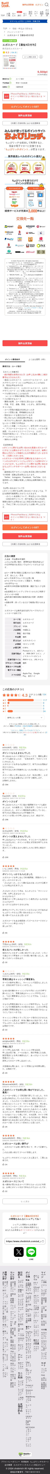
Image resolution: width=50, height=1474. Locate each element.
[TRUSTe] (25, 1454)
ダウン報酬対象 (9, 40)
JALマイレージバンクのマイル (36, 1299)
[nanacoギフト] (19, 239)
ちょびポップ (21, 1295)
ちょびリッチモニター (21, 1384)
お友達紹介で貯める (20, 1408)
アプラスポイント (36, 1348)
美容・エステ (13, 1364)
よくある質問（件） (38, 359)
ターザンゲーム (21, 1309)
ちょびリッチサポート (39, 1461)
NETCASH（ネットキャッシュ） (30, 1431)
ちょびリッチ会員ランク (44, 1292)
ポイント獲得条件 (12, 359)
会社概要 (8, 1465)
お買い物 (8, 14)
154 (44, 694)
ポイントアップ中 (5, 1375)
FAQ (43, 1375)
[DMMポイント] (19, 252)
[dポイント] (41, 226)
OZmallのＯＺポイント (36, 1290)
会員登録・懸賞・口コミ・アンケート (13, 1286)
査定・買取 (13, 1341)
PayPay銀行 (29, 1310)
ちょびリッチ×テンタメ (21, 1392)
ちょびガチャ (21, 1281)
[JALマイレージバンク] (30, 233)
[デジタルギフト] (19, 246)
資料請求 (13, 1295)
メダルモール (21, 1286)
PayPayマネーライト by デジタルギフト (29, 1336)
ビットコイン (28, 1445)
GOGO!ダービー (21, 1340)
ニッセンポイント (28, 1439)
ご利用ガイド (21, 1398)
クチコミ (44, 1286)
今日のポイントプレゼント (44, 1335)
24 (44, 711)
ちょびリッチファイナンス (44, 1356)
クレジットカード (13, 1307)
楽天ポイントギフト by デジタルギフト (28, 1348)
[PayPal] (9, 239)
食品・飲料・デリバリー (5, 1319)
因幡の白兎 (21, 1290)
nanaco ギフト (29, 1417)
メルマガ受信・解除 (44, 1309)
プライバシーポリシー (10, 1461)
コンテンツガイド (44, 1370)
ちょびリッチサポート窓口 (33, 308)
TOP (3, 15)
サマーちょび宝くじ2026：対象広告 (25, 21)
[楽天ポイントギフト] (9, 246)
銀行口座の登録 (44, 1316)
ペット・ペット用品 (5, 1367)
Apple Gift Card (28, 1422)
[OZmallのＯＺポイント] (30, 252)
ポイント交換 (28, 1274)
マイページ (43, 1274)
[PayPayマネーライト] (41, 239)
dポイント (35, 1283)
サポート (43, 1364)
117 (45, 700)
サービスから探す (12, 1275)
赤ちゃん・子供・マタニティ (5, 1358)
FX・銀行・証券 (13, 1323)
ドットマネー (36, 1326)
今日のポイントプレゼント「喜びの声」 (44, 1345)
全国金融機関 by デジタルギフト (28, 1287)
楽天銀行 (28, 1305)
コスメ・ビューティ (5, 1296)
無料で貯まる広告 (13, 1385)
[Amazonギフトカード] (30, 226)
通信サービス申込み (13, 1347)
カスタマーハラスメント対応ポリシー (29, 1465)
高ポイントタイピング (21, 1347)
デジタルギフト (28, 1357)
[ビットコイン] (9, 233)
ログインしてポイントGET (25, 106)
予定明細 (18, 726)
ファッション (5, 1302)
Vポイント (36, 1321)
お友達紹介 (42, 13)
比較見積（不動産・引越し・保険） (13, 1333)
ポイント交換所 (47, 12)
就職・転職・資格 (13, 1300)
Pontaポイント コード (29, 1380)
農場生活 (21, 1325)
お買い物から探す (4, 1275)
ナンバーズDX (21, 1334)
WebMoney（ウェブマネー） (30, 1399)
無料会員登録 (28, 4)
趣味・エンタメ (5, 1333)
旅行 (19, 15)
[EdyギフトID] (19, 233)
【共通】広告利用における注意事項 (25, 123)
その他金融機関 (28, 1320)
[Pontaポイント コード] (30, 239)
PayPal (29, 1293)
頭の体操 (21, 1330)
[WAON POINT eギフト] (30, 246)
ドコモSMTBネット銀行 (28, 1299)
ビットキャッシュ (28, 1411)
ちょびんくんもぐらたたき (21, 1302)
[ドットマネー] (9, 252)
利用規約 (25, 1461)
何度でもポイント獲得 (13, 1377)
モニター (25, 14)
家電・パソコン (5, 1326)
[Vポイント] (9, 226)
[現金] (41, 252)
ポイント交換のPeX (36, 1307)
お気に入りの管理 (44, 1323)
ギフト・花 (5, 1338)
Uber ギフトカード (28, 1364)
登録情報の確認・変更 (44, 1301)
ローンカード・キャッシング (13, 1315)
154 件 (14, 52)
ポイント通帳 (44, 1281)
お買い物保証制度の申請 (44, 1385)
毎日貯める (30, 13)
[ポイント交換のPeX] (41, 246)
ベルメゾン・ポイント (36, 1315)
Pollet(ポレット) (29, 1386)
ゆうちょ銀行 (28, 1315)
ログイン (39, 4)
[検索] (46, 4)
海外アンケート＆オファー (21, 1366)
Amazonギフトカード (29, 1392)
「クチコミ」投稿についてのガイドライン (25, 730)
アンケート (36, 13)
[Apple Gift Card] (41, 233)
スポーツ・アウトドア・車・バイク (5, 1347)
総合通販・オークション (5, 1285)
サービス (14, 14)
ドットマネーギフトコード (36, 1333)
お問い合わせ (44, 1379)
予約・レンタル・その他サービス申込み (13, 1356)
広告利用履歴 (27, 726)
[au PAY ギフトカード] (19, 226)
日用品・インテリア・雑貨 (5, 1310)
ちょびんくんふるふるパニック (21, 1318)
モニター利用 (20, 1375)
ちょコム (28, 1406)
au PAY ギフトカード (29, 1371)
